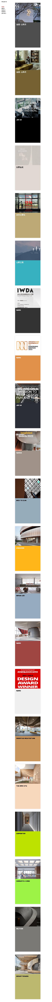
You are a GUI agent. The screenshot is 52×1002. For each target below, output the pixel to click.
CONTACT (4, 13)
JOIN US (19, 120)
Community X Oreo (23, 881)
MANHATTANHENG (22, 976)
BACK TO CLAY (21, 500)
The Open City (21, 786)
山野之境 (19, 262)
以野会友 (19, 167)
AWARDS (4, 11)
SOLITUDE (19, 929)
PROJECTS (4, 1)
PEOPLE (3, 10)
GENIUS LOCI (20, 595)
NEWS (3, 6)
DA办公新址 (20, 215)
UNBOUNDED (20, 548)
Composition (20, 833)
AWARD (18, 691)
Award (18, 310)
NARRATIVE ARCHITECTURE (25, 738)
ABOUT (3, 8)
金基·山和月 (21, 24)
